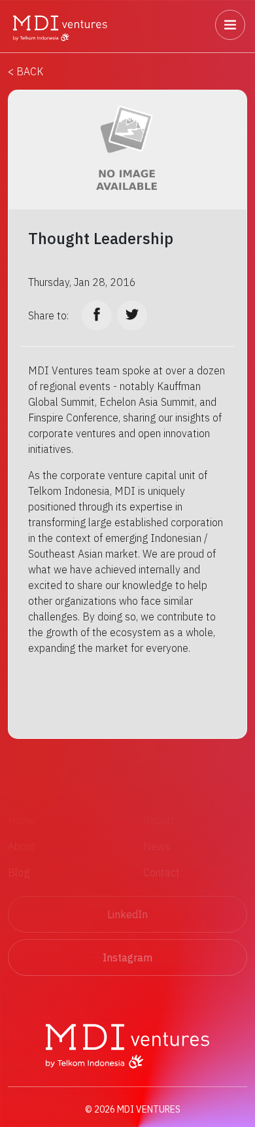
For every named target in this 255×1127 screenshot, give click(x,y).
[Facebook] (97, 315)
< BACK (25, 71)
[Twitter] (132, 315)
